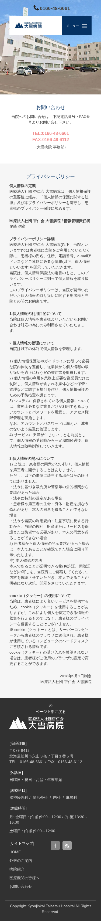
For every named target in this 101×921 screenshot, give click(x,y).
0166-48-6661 (55, 8)
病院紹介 (17, 869)
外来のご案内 (20, 860)
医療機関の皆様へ (24, 878)
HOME (15, 852)
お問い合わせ (20, 886)
